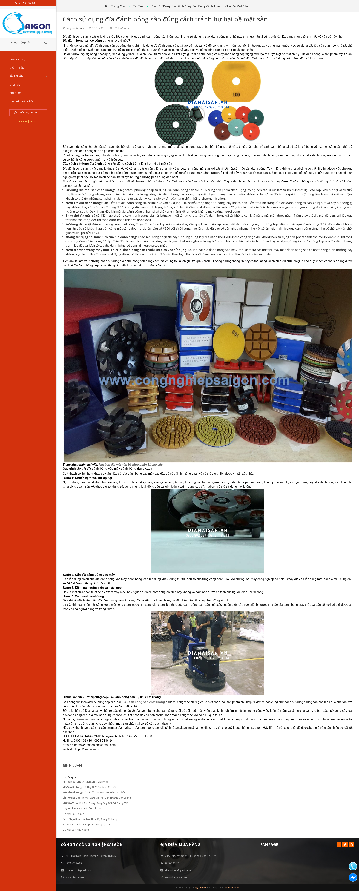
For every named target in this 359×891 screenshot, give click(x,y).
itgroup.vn (200, 887)
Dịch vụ (15, 84)
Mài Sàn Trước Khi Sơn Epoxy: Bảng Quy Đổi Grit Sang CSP (95, 803)
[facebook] (339, 844)
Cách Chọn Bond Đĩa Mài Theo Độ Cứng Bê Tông (90, 819)
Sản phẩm (16, 76)
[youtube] (351, 844)
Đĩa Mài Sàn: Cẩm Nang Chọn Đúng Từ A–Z (86, 824)
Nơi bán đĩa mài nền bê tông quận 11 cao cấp (131, 464)
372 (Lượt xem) (121, 28)
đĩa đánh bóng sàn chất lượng (143, 702)
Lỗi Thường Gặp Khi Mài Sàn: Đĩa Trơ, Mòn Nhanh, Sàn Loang (97, 797)
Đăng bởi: (71, 28)
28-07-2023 (98, 28)
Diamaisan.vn (85, 719)
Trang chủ (17, 59)
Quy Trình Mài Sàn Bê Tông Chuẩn (82, 808)
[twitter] (344, 844)
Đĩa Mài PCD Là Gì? (73, 813)
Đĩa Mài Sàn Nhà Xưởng (76, 829)
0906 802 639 (29, 3)
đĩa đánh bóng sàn (115, 155)
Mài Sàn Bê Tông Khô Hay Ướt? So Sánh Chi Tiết (89, 787)
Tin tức (15, 93)
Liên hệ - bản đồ (21, 101)
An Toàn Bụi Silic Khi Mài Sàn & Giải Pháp (85, 781)
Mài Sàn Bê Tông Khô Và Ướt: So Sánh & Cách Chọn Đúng (95, 792)
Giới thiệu (16, 68)
